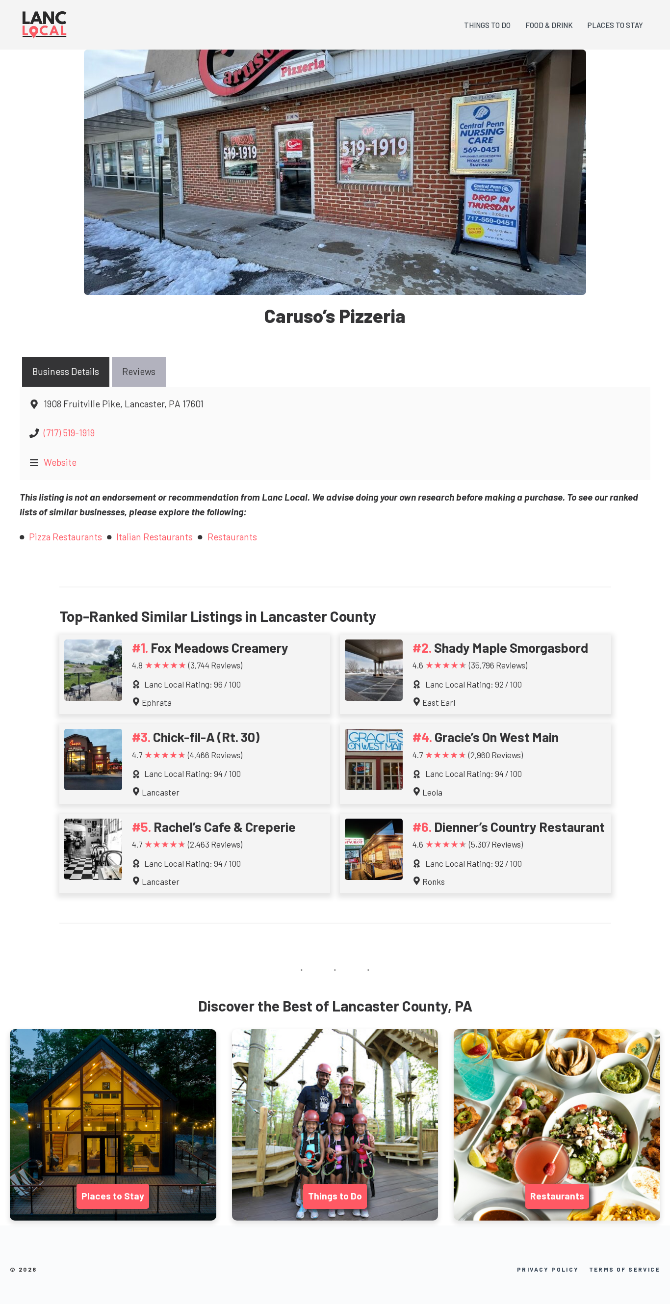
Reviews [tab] (138, 371)
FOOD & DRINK (549, 25)
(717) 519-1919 (69, 432)
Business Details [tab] (65, 371)
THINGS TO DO (487, 25)
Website (60, 462)
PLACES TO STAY (615, 25)
